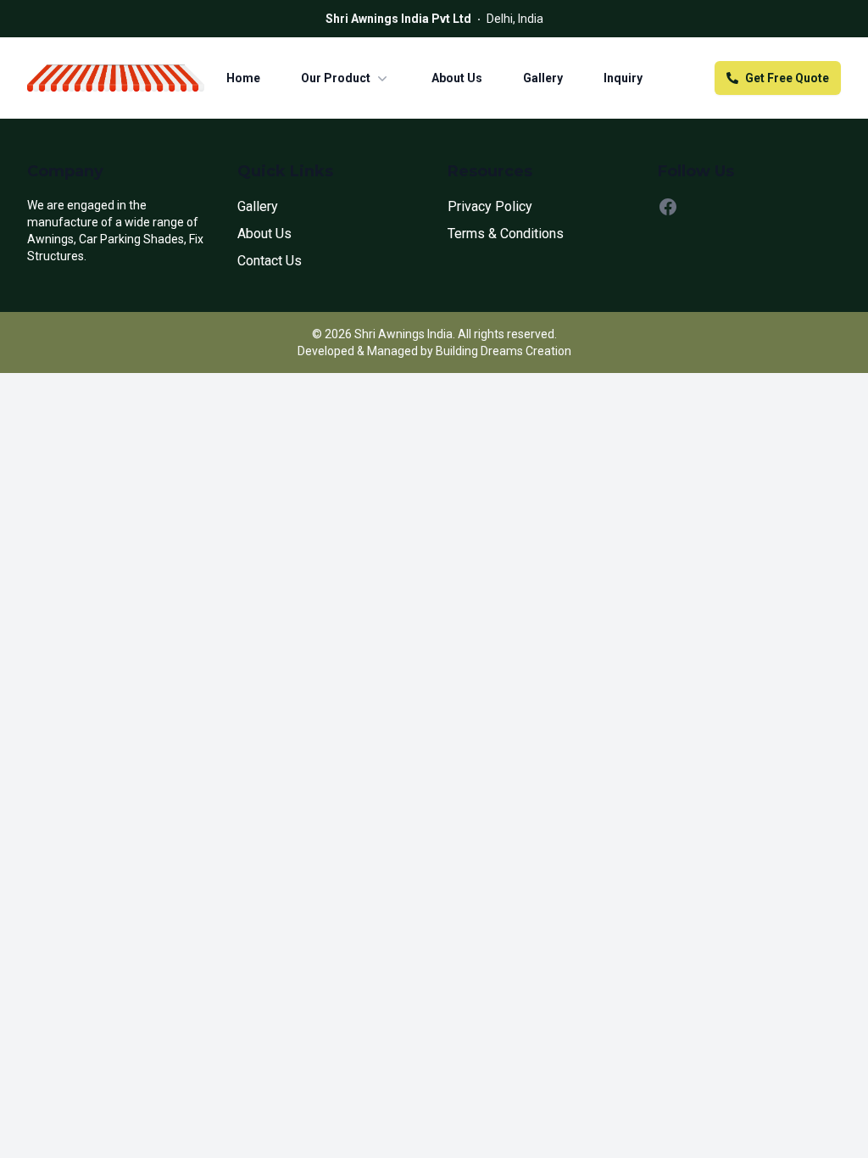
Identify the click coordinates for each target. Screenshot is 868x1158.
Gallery (543, 78)
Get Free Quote (787, 78)
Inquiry (623, 78)
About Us (456, 78)
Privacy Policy (490, 206)
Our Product (335, 78)
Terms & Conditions (506, 233)
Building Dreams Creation (503, 351)
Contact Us (269, 261)
